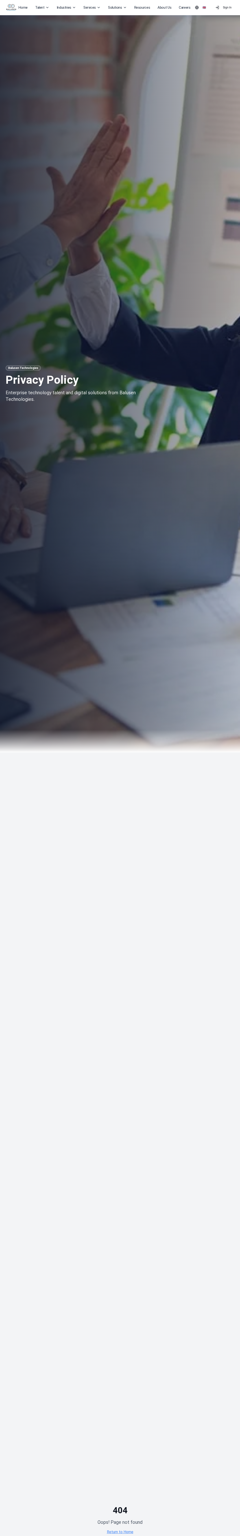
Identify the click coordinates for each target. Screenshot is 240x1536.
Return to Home (120, 1532)
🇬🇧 (204, 7)
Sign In (227, 7)
